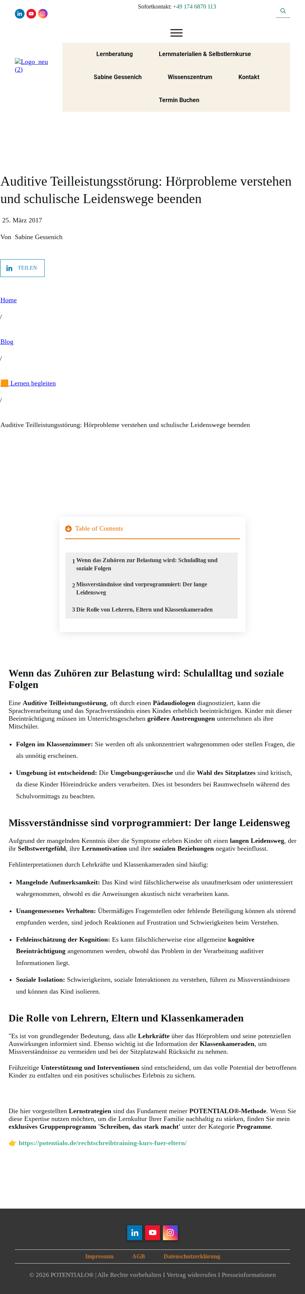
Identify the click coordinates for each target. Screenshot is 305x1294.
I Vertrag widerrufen (189, 1274)
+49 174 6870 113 (194, 6)
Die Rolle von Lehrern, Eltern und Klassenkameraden (144, 609)
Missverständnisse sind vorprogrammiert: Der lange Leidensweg (141, 588)
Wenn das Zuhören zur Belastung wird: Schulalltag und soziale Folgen (147, 564)
